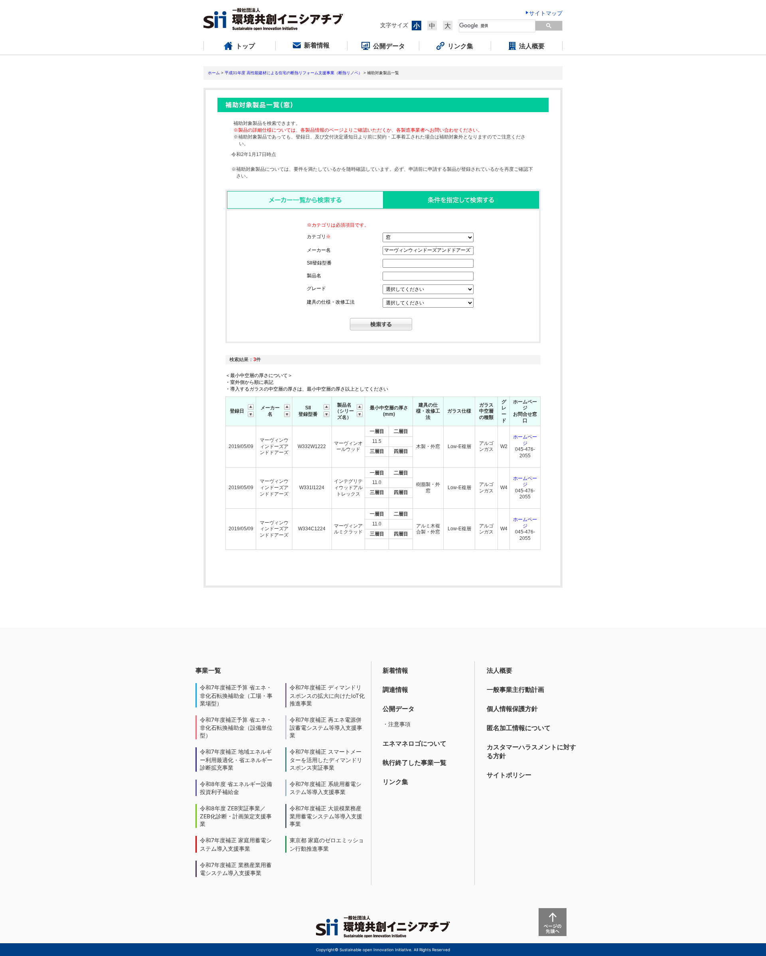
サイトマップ (546, 13)
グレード (316, 288)
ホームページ (525, 440)
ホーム (214, 73)
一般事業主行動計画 (515, 689)
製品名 (314, 276)
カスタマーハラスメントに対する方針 (531, 751)
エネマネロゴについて (414, 743)
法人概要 (499, 670)
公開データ (399, 709)
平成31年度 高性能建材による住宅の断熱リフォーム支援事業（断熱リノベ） (293, 73)
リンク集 (395, 782)
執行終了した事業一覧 (414, 762)
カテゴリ (319, 236)
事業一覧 (208, 670)
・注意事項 (397, 724)
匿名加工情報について (519, 728)
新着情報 (395, 670)
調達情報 (395, 689)
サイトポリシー (509, 775)
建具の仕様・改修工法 (331, 302)
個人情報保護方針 (512, 709)
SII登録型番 (319, 263)
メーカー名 (319, 250)
